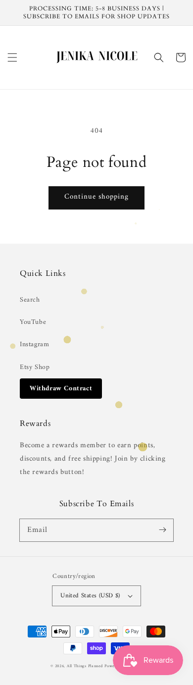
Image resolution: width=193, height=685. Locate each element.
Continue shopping (96, 197)
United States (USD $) (90, 595)
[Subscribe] (162, 530)
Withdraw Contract (61, 388)
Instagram (34, 344)
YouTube (33, 322)
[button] (12, 57)
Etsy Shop (34, 367)
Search (30, 300)
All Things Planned (85, 666)
